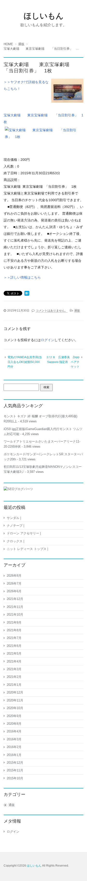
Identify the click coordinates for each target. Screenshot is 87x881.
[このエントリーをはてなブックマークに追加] (26, 294)
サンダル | (14, 518)
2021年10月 (15, 614)
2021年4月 (14, 661)
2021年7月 (14, 638)
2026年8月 (14, 575)
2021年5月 (14, 653)
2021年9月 (14, 622)
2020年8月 (14, 723)
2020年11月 (15, 700)
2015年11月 (15, 770)
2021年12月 (15, 599)
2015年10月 (15, 778)
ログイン (47, 340)
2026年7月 (14, 583)
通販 (77, 310)
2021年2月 (14, 677)
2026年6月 (14, 591)
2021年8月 (14, 630)
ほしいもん (44, 16)
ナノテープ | (15, 525)
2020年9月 (14, 716)
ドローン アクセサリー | (24, 533)
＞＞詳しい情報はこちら (22, 277)
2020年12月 (15, 692)
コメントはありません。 (52, 310)
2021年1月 (14, 685)
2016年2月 (14, 747)
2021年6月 (14, 646)
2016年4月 (14, 731)
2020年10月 (15, 708)
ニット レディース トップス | (27, 549)
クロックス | (15, 541)
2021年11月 (15, 607)
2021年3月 (14, 669)
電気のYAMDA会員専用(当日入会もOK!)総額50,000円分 (24, 362)
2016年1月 (14, 755)
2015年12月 (15, 762)
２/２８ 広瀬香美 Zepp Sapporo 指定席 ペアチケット (63, 362)
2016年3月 (14, 739)
